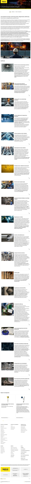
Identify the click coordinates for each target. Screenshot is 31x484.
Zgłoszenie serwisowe (14, 447)
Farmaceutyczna (3, 432)
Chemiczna (2, 429)
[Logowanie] (25, 1)
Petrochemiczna (3, 439)
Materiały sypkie (13, 428)
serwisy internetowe (27, 481)
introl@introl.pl (25, 469)
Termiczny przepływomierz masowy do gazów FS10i (22, 404)
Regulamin (23, 453)
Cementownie (2, 448)
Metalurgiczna (2, 435)
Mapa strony (23, 456)
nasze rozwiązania (18, 11)
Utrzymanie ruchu (23, 431)
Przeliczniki (12, 453)
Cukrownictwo (2, 449)
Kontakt (12, 456)
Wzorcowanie (23, 432)
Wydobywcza (2, 443)
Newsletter (23, 458)
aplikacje (13, 11)
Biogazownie (2, 447)
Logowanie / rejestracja (25, 450)
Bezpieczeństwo (23, 426)
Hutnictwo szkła (3, 451)
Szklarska (2, 441)
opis (10, 11)
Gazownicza (2, 433)
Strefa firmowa (23, 452)
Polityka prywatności (25, 455)
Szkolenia (12, 455)
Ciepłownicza (2, 430)
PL (29, 478)
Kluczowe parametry (4, 417)
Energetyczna (2, 431)
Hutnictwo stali (2, 450)
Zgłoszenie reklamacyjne (14, 448)
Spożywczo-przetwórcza (4, 440)
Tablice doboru (13, 451)
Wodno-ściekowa (3, 442)
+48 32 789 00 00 (5, 474)
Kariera (22, 447)
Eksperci (12, 452)
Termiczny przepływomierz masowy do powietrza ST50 (7, 404)
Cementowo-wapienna (4, 428)
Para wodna (12, 429)
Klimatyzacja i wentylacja (4, 434)
